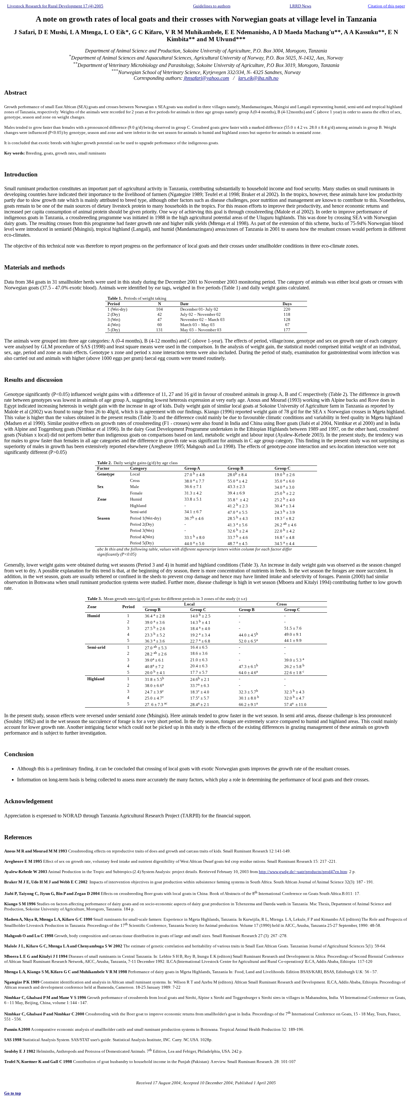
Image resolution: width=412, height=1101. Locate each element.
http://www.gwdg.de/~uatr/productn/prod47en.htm (303, 871)
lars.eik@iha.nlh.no (258, 78)
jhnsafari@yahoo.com (206, 78)
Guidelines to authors (211, 6)
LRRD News (300, 6)
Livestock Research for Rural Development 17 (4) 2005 (55, 6)
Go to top (12, 1093)
